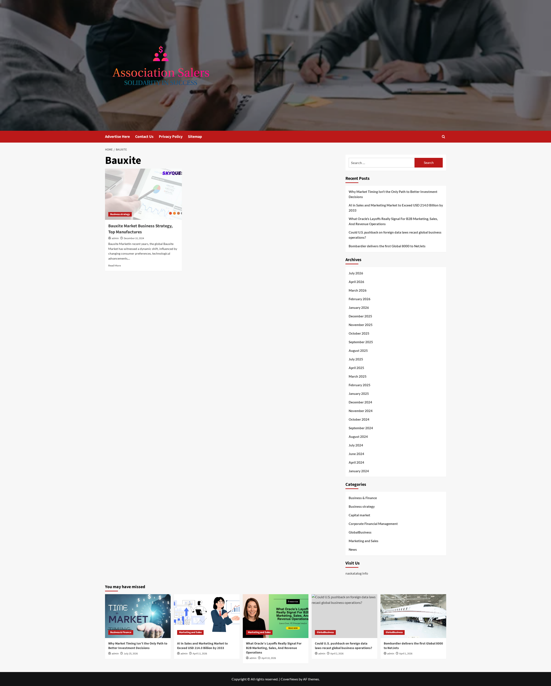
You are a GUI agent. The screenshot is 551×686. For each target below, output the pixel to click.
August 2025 (358, 350)
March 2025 (358, 376)
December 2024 (360, 402)
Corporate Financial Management (373, 524)
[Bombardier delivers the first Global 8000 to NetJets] (413, 616)
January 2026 (359, 307)
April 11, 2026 (200, 653)
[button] (443, 136)
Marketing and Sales (363, 541)
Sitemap (195, 136)
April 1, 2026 (405, 653)
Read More (114, 265)
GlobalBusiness (360, 532)
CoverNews (289, 679)
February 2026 (359, 299)
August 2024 (358, 436)
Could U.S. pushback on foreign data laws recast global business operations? (395, 234)
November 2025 (361, 325)
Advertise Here (117, 136)
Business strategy (120, 214)
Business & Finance (363, 498)
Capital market (359, 515)
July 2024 (356, 445)
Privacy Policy (171, 136)
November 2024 (361, 411)
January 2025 (359, 393)
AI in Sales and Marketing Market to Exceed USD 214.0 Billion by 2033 (396, 207)
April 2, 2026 (337, 653)
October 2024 (359, 419)
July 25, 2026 (131, 653)
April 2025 (356, 368)
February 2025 (359, 385)
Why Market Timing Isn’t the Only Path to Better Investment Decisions (393, 194)
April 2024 (356, 462)
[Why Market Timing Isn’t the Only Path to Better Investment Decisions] (138, 616)
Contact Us (144, 136)
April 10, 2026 (269, 658)
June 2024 (356, 454)
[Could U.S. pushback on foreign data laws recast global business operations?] (344, 616)
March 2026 (358, 290)
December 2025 (360, 316)
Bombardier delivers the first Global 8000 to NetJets (387, 246)
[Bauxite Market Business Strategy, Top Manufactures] (143, 194)
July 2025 (356, 359)
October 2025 (359, 333)
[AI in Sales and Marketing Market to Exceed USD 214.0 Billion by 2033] (207, 616)
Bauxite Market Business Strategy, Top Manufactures (140, 229)
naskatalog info (356, 573)
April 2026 (356, 282)
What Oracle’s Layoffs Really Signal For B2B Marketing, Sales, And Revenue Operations (393, 221)
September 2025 (361, 342)
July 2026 (356, 273)
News (353, 549)
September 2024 (361, 428)
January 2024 (359, 471)
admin (115, 238)
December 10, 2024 (134, 238)
